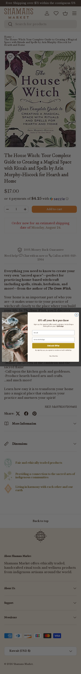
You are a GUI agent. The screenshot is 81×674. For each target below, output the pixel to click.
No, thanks (53, 356)
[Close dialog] (76, 315)
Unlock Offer (53, 345)
